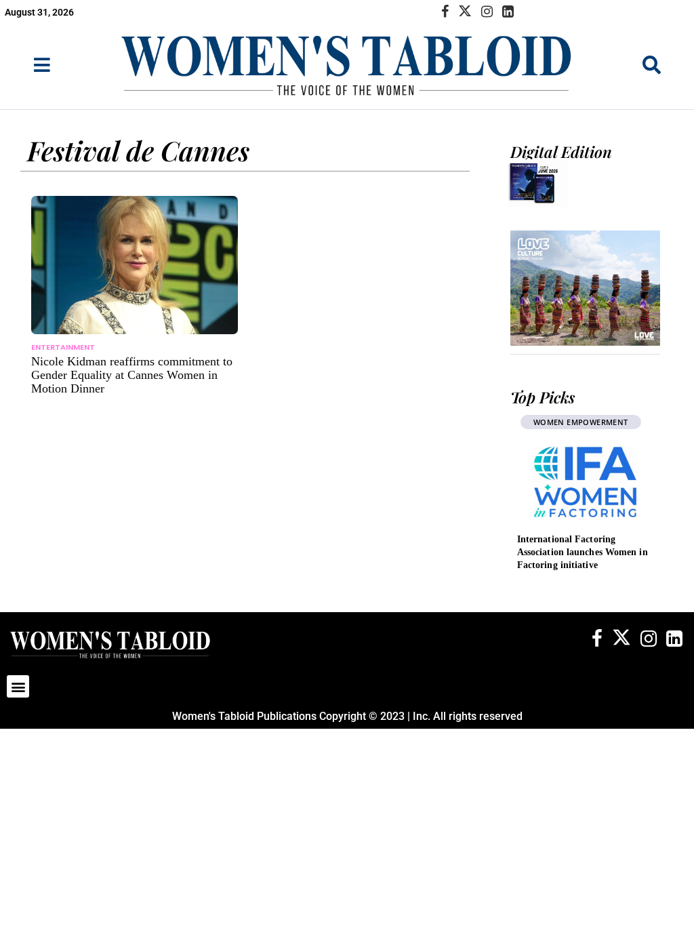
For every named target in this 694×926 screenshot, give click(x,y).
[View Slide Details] (585, 288)
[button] (18, 686)
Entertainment (63, 347)
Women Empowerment (580, 422)
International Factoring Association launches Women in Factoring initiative (582, 552)
